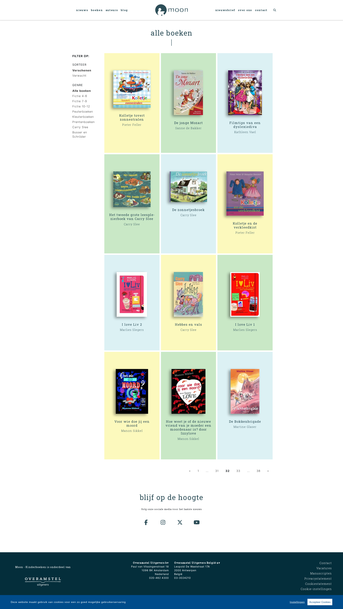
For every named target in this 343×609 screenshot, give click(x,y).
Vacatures (324, 568)
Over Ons (245, 10)
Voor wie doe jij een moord (132, 423)
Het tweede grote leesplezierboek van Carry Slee (132, 217)
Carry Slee (80, 127)
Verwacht (79, 75)
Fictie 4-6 (79, 96)
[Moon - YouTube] (197, 522)
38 (258, 471)
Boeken (97, 10)
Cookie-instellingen (316, 589)
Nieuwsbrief (225, 10)
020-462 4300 (159, 577)
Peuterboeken (82, 111)
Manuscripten (321, 573)
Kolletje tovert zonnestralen (132, 117)
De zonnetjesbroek (188, 210)
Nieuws (82, 10)
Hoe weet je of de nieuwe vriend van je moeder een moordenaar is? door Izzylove (188, 427)
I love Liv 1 (245, 324)
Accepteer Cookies (319, 602)
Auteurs (112, 10)
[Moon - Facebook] (146, 522)
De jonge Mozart (188, 123)
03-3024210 (182, 577)
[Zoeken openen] (275, 10)
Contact (261, 10)
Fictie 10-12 (81, 106)
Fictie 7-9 (79, 101)
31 (217, 471)
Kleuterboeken (83, 116)
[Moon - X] (180, 522)
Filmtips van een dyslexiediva (245, 125)
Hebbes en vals (188, 324)
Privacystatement (318, 578)
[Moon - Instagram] (163, 522)
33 (238, 471)
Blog (124, 10)
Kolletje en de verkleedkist (245, 225)
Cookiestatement (318, 584)
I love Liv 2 (132, 324)
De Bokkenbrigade (245, 421)
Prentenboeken (83, 122)
